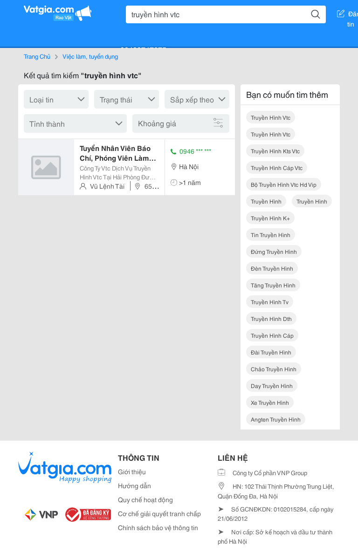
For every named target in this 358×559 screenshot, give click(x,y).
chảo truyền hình (273, 369)
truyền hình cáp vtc (277, 167)
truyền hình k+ (270, 218)
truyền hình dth (271, 318)
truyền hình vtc (270, 117)
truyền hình (266, 201)
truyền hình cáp (272, 335)
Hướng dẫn (134, 485)
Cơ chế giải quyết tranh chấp (159, 513)
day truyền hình (272, 385)
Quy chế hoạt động (145, 499)
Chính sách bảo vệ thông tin (158, 527)
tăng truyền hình (273, 285)
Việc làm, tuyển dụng (90, 56)
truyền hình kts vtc (275, 151)
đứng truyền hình (274, 251)
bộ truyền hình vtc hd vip (284, 184)
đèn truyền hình (272, 268)
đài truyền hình (271, 352)
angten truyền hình (276, 419)
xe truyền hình (270, 402)
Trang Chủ (37, 56)
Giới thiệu (132, 471)
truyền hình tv (270, 302)
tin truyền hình (270, 235)
